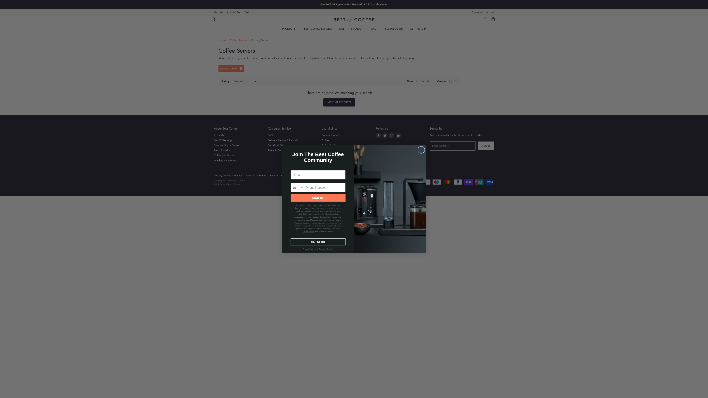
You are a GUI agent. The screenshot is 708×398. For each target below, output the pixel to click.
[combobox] (297, 187)
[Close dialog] (421, 150)
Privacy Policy (308, 232)
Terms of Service (326, 249)
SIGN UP (318, 197)
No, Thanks (318, 242)
